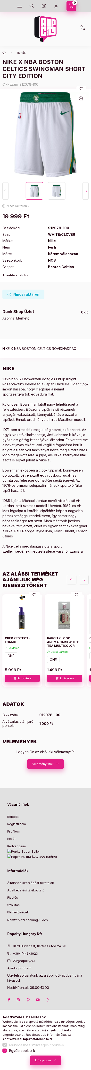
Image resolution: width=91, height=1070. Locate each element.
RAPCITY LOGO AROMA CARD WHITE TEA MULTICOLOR (63, 641)
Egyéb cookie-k (22, 1051)
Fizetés (12, 897)
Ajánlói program (19, 968)
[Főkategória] (4, 53)
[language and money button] (44, 6)
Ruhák (21, 53)
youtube (38, 1000)
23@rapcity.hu (54, 17)
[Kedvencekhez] (81, 89)
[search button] (32, 6)
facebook (9, 1000)
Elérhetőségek (18, 912)
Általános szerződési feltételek (30, 883)
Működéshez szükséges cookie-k (36, 1045)
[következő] (84, 579)
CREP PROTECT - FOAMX (18, 640)
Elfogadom (43, 1060)
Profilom (13, 831)
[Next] (86, 191)
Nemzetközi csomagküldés (27, 920)
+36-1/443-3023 (25, 953)
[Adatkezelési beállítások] (47, 1000)
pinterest (28, 1000)
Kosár (11, 839)
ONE (11, 656)
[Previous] (5, 191)
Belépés (13, 817)
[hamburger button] (20, 6)
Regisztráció (16, 824)
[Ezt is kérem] (22, 678)
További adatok (14, 275)
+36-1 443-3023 (84, 29)
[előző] (71, 579)
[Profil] (56, 6)
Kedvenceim (16, 846)
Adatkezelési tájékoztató (25, 890)
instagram (18, 1000)
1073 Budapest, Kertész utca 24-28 (39, 946)
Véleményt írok (43, 764)
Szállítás (13, 905)
